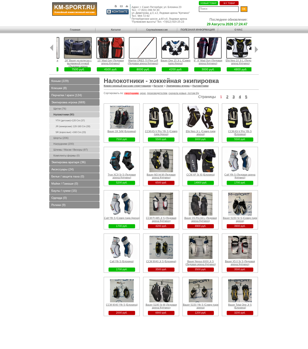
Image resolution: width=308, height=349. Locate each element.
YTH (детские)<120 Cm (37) (70, 120)
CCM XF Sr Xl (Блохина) (200, 174)
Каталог (116, 29)
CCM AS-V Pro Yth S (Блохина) (240, 133)
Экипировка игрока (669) (68, 102)
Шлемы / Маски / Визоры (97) (70, 149)
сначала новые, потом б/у (183, 93)
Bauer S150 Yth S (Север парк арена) (200, 306)
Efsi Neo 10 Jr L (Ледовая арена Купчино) (235, 62)
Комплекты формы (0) (66, 155)
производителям (157, 93)
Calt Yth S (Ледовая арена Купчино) (239, 176)
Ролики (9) (58, 205)
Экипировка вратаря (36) (68, 162)
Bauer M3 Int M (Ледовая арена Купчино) (161, 176)
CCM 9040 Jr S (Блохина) (161, 261)
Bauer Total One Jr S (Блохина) (240, 306)
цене (143, 93)
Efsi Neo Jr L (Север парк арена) (200, 133)
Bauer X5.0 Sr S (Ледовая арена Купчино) (240, 263)
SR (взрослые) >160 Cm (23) (71, 132)
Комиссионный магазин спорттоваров (127, 85)
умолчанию (131, 93)
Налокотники (200, 85)
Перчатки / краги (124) (66, 95)
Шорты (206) (61, 138)
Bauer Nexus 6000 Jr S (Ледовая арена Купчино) (200, 263)
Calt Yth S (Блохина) (122, 261)
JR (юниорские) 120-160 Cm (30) (73, 126)
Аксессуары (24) (62, 169)
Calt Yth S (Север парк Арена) (122, 218)
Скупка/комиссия (157, 29)
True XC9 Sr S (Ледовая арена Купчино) (122, 176)
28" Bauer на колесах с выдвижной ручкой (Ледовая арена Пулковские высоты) (73, 65)
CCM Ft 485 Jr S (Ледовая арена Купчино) (161, 219)
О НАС (238, 29)
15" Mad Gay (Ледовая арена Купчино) (105, 62)
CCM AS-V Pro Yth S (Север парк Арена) (161, 133)
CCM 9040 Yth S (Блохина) (122, 304)
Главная (75, 29)
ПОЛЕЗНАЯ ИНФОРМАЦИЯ (198, 29)
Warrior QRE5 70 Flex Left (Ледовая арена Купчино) (138, 62)
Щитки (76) (59, 108)
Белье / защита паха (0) (67, 176)
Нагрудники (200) (63, 143)
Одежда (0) (59, 197)
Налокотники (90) (63, 114)
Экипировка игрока (178, 85)
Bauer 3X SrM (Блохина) (121, 131)
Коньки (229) (60, 81)
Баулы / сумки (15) (64, 190)
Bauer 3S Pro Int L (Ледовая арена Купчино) (200, 219)
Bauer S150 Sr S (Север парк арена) (240, 219)
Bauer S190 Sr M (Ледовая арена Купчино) (161, 306)
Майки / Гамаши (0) (64, 183)
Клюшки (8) (59, 88)
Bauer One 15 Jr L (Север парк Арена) (170, 62)
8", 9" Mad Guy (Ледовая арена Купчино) (203, 62)
